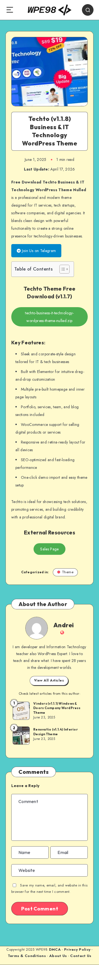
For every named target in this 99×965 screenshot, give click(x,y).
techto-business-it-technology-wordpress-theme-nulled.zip (49, 316)
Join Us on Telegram (38, 250)
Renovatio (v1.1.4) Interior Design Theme (55, 731)
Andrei (63, 625)
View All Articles (49, 680)
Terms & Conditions (27, 955)
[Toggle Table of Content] (61, 269)
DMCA (55, 949)
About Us (58, 955)
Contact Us (80, 955)
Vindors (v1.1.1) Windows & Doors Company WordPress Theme (56, 707)
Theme (68, 572)
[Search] (88, 10)
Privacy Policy (77, 949)
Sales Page (49, 549)
